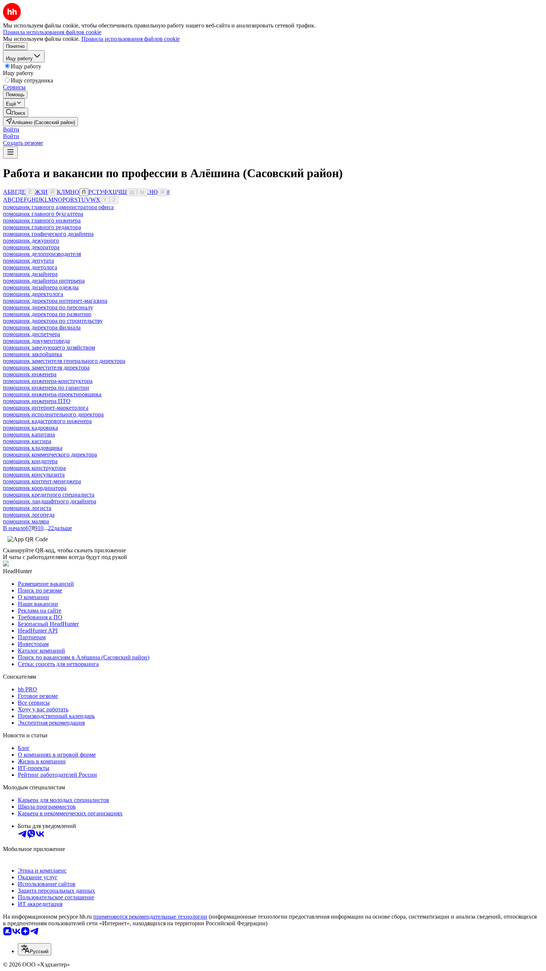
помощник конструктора (34, 468)
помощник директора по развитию (47, 314)
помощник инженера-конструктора (47, 381)
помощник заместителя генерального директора (64, 361)
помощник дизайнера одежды (41, 287)
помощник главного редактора (42, 227)
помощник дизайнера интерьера (44, 280)
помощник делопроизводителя (42, 254)
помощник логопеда (29, 515)
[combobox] (34, 949)
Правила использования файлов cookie (130, 39)
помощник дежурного (31, 240)
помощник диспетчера (31, 334)
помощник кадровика (30, 428)
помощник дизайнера (30, 274)
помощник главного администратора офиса (58, 207)
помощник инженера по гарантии (46, 387)
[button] (11, 129)
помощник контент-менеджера (42, 481)
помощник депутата (28, 260)
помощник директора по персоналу (48, 307)
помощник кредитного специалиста (48, 494)
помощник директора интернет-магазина (55, 301)
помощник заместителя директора (46, 367)
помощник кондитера (30, 461)
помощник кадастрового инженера (47, 421)
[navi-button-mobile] (10, 152)
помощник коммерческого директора (50, 454)
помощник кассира (27, 441)
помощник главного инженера (42, 220)
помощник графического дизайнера (48, 234)
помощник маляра (26, 521)
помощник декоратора (31, 247)
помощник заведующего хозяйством (49, 347)
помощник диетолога (30, 267)
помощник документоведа (36, 341)
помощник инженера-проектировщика (52, 394)
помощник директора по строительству (53, 321)
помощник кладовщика (32, 448)
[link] (15, 112)
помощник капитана (29, 434)
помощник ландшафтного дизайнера (49, 501)
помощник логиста (27, 508)
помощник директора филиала (42, 327)
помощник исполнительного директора (53, 414)
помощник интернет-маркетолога (45, 408)
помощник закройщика (32, 354)
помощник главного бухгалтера (43, 214)
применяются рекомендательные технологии (150, 916)
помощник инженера (29, 374)
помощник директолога (33, 294)
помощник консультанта (34, 474)
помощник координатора (34, 488)
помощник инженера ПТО (37, 401)
